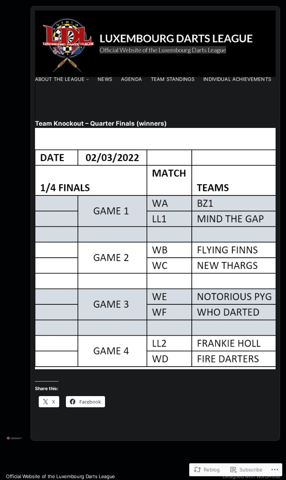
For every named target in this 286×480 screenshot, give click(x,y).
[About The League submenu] (87, 79)
